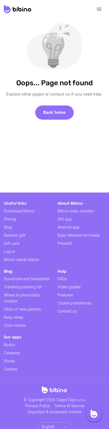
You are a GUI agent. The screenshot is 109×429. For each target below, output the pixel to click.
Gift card (11, 243)
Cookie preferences (75, 303)
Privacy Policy (37, 405)
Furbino (10, 369)
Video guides (69, 287)
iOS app (65, 219)
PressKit (65, 243)
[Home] (54, 391)
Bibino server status (21, 259)
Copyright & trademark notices (55, 412)
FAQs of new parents (22, 309)
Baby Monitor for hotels (79, 235)
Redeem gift (14, 235)
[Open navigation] (99, 9)
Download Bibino (19, 211)
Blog (8, 227)
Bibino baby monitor (76, 211)
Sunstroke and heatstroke (26, 278)
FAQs (62, 278)
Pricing (10, 219)
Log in (9, 251)
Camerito (12, 353)
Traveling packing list (23, 287)
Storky (9, 361)
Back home (54, 112)
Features (65, 295)
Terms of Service (69, 405)
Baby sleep (13, 317)
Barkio (9, 344)
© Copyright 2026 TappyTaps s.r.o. (55, 399)
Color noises (15, 325)
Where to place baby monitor (22, 298)
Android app (68, 227)
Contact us (67, 311)
